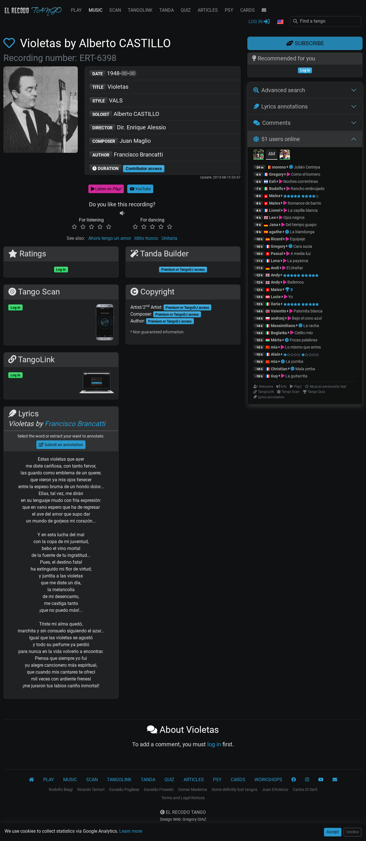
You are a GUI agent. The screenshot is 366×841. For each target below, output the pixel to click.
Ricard (277, 239)
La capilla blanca (302, 210)
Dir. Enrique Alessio (129, 127)
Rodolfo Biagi (61, 789)
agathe (275, 231)
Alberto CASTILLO (125, 113)
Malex (274, 195)
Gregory (276, 174)
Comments (276, 122)
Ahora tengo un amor (109, 238)
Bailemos (295, 282)
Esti (272, 181)
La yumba (294, 361)
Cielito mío (303, 333)
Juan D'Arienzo (275, 789)
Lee (272, 217)
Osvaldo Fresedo (159, 789)
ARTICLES (208, 10)
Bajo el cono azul (306, 318)
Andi (275, 268)
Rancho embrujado (307, 188)
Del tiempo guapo (301, 224)
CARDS (247, 10)
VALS (107, 100)
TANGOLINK (140, 10)
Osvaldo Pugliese (124, 789)
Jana (273, 224)
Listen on (107, 189)
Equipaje (297, 239)
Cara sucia (302, 246)
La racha (311, 325)
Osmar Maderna (192, 789)
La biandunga (302, 231)
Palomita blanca (308, 311)
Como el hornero (305, 174)
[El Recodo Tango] (31, 779)
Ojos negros (294, 217)
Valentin (278, 311)
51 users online (280, 139)
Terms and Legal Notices (183, 798)
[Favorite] (10, 43)
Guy (274, 376)
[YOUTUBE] (321, 779)
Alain (275, 354)
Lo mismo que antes (302, 347)
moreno (279, 167)
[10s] (122, 213)
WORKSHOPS (268, 779)
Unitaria (169, 238)
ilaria (275, 304)
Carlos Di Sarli (305, 789)
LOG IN (256, 21)
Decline (352, 832)
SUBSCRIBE (308, 43)
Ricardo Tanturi (90, 789)
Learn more (130, 831)
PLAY (76, 10)
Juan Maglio (121, 140)
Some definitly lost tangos (234, 789)
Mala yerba (305, 369)
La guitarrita (296, 376)
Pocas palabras (303, 340)
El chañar (294, 268)
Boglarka (279, 333)
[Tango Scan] (291, 167)
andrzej (278, 318)
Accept (333, 832)
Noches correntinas (300, 181)
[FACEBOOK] (294, 779)
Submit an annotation (63, 444)
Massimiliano (283, 325)
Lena (275, 260)
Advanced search (283, 90)
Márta (276, 340)
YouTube (142, 189)
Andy (275, 275)
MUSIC (95, 10)
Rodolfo (276, 188)
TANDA (166, 10)
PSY (229, 10)
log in (214, 744)
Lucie (276, 296)
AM (271, 154)
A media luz (300, 253)
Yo (290, 296)
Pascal (277, 253)
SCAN (115, 10)
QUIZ (186, 10)
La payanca (297, 260)
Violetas (110, 86)
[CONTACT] (264, 10)
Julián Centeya (307, 167)
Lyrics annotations (284, 106)
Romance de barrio (304, 203)
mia (274, 347)
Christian (279, 369)
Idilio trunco (146, 238)
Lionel (275, 210)
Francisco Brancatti (127, 154)
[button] (280, 22)
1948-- (114, 73)
